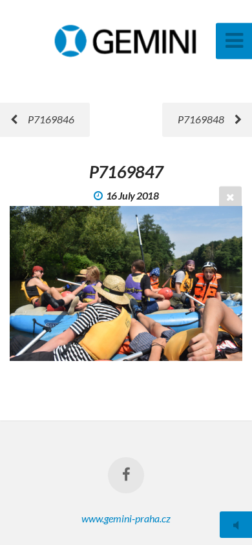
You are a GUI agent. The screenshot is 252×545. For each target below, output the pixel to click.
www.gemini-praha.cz (126, 518)
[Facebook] (126, 475)
